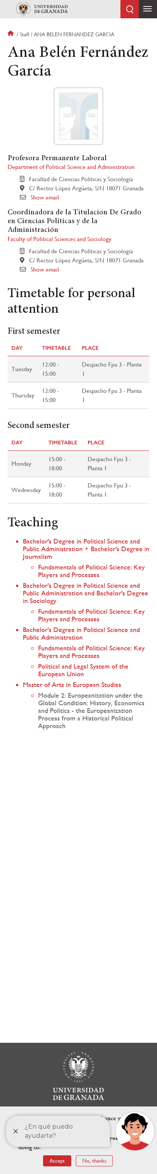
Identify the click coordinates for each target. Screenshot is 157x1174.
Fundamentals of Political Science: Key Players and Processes (91, 571)
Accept (57, 1161)
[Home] (42, 9)
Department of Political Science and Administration (71, 166)
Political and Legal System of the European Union (83, 670)
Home (11, 34)
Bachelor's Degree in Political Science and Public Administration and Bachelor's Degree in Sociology (85, 593)
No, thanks (94, 1161)
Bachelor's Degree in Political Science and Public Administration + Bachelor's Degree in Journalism (86, 548)
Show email (44, 197)
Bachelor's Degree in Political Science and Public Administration (81, 633)
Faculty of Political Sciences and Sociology (59, 239)
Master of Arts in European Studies (72, 684)
